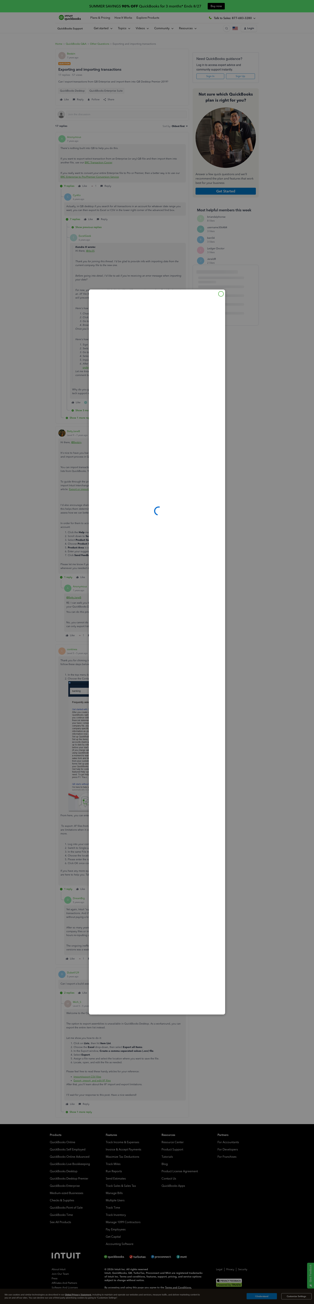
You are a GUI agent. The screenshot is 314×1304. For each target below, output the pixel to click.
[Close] (221, 293)
